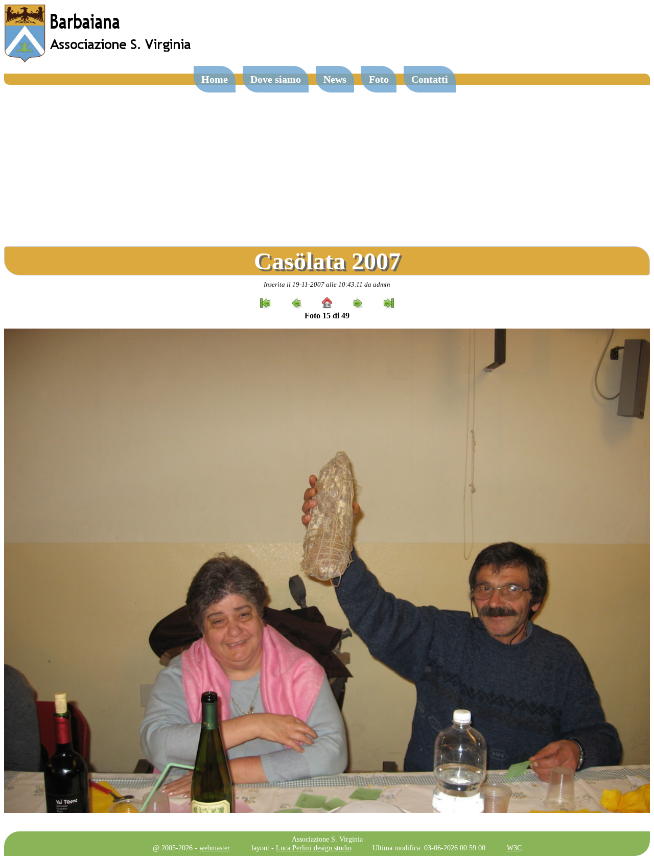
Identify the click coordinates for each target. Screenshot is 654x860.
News (334, 79)
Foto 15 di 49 (327, 315)
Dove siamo (275, 79)
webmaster (214, 848)
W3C (514, 848)
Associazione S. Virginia (327, 839)
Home (214, 79)
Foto (379, 79)
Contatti (429, 79)
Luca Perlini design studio (314, 848)
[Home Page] (98, 60)
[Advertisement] (327, 161)
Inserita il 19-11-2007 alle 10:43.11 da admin (327, 284)
